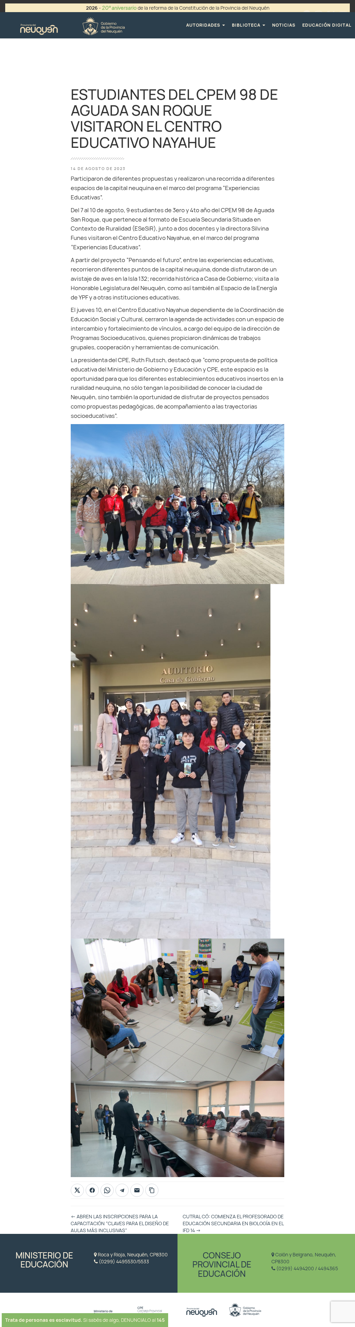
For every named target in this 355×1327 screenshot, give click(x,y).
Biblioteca (247, 25)
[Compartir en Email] (137, 1190)
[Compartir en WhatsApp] (107, 1190)
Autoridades (204, 25)
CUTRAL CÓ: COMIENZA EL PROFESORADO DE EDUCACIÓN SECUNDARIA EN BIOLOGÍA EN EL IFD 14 (233, 1223)
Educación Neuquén (72, 25)
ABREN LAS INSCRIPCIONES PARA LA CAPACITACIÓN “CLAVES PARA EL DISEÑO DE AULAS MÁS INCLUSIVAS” (120, 1223)
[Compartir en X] (77, 1190)
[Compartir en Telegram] (122, 1190)
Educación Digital (327, 25)
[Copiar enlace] (151, 1190)
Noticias (283, 25)
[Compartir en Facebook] (92, 1190)
